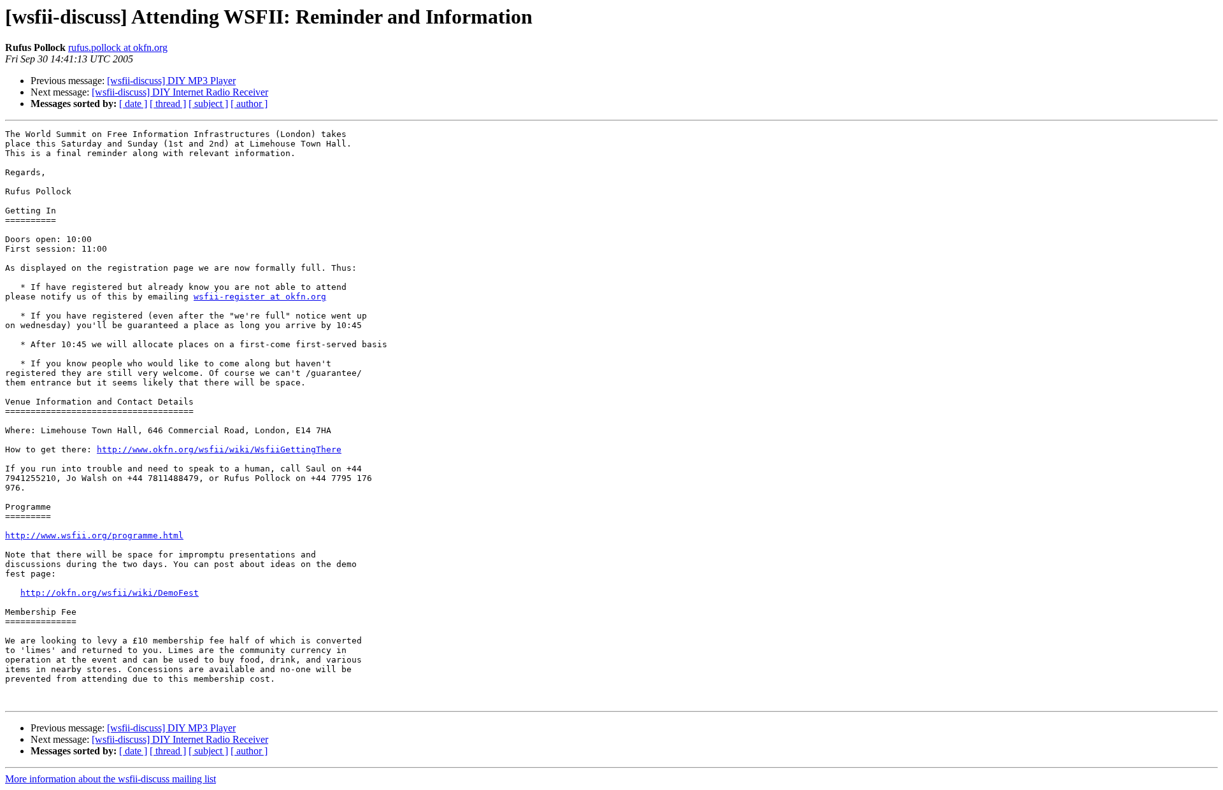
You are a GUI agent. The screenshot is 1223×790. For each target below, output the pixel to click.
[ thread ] (168, 103)
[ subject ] (208, 103)
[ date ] (133, 103)
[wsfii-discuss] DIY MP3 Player (171, 80)
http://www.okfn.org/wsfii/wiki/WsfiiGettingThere (219, 449)
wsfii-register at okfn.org (260, 296)
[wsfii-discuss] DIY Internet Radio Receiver (180, 92)
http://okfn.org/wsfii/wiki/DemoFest (109, 593)
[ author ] (249, 103)
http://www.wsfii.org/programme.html (94, 535)
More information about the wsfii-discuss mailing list (110, 778)
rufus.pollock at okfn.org (118, 47)
